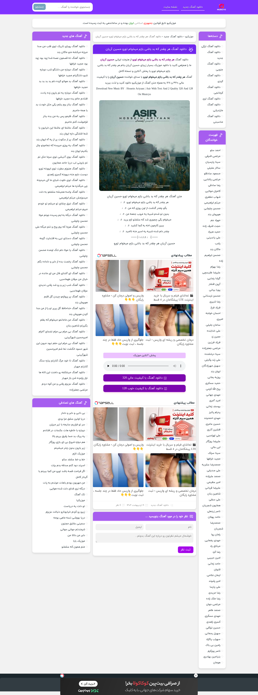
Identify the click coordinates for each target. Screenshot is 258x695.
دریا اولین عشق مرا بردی (71, 419)
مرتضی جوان (213, 604)
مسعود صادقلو (212, 173)
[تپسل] (62, 675)
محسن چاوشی (212, 208)
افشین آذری (213, 430)
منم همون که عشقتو (73, 547)
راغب (217, 243)
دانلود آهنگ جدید (193, 7)
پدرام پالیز (214, 412)
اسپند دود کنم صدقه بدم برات (68, 465)
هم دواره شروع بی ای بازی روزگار (67, 442)
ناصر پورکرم (214, 651)
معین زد (215, 337)
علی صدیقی (213, 470)
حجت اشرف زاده (211, 226)
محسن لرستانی (211, 296)
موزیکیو (189, 36)
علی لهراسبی (213, 435)
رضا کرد (216, 552)
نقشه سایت (170, 7)
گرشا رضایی (213, 278)
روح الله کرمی (213, 389)
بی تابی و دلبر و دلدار (73, 413)
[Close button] (196, 675)
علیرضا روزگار (213, 441)
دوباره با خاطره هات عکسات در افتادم (64, 430)
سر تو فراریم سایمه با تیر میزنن (67, 424)
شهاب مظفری (212, 197)
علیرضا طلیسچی (211, 272)
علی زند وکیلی (212, 360)
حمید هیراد (214, 232)
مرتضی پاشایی (212, 179)
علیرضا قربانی (212, 488)
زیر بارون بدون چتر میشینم (69, 448)
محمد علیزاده (213, 476)
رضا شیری (214, 302)
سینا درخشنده (212, 354)
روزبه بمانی (214, 377)
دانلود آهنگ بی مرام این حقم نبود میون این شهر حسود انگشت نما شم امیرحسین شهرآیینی (62, 349)
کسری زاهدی (213, 622)
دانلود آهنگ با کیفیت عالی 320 (142, 378)
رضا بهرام (215, 267)
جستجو (39, 7)
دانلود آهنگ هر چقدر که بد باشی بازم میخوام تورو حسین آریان (146, 49)
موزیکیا (80, 500)
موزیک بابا (79, 541)
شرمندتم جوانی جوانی (72, 529)
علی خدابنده (213, 331)
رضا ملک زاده (213, 598)
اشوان (217, 569)
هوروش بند (214, 214)
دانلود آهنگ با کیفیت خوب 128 (142, 388)
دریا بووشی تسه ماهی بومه (69, 518)
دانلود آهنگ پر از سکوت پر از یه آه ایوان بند (60, 139)
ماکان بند (215, 249)
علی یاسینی (213, 237)
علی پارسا (215, 587)
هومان (216, 662)
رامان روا (215, 534)
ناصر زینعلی (213, 511)
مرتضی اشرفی (212, 156)
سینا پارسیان (212, 162)
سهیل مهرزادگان (211, 366)
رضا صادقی (214, 185)
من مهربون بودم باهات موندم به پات (64, 483)
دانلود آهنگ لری (211, 99)
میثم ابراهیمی (212, 203)
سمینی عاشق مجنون (73, 523)
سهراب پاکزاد (213, 639)
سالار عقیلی (213, 168)
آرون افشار (214, 284)
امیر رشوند (214, 581)
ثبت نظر (186, 550)
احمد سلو (215, 150)
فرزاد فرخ (215, 307)
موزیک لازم (79, 454)
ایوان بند (215, 371)
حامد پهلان (214, 517)
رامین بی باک (212, 645)
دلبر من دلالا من (76, 535)
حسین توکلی (213, 628)
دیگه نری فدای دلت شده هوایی (67, 488)
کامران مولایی (212, 191)
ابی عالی (215, 447)
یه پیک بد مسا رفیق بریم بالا (68, 436)
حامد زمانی (214, 564)
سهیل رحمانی (212, 633)
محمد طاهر (214, 610)
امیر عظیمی (213, 482)
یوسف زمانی (213, 406)
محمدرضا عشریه (211, 464)
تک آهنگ (79, 494)
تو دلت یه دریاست (74, 506)
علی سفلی (214, 499)
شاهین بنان (213, 494)
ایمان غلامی (213, 575)
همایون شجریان (211, 505)
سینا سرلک (214, 453)
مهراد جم (215, 220)
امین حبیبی (213, 558)
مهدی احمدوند (212, 418)
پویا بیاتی (214, 290)
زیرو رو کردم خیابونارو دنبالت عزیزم (65, 512)
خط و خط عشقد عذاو (73, 459)
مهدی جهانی (213, 395)
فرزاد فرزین (214, 342)
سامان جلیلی (213, 325)
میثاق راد (215, 546)
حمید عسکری (212, 383)
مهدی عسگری (212, 616)
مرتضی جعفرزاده (211, 348)
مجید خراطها (213, 459)
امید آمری (214, 400)
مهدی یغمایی (212, 540)
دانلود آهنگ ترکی (210, 46)
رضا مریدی (214, 593)
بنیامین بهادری (211, 657)
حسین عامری (213, 424)
